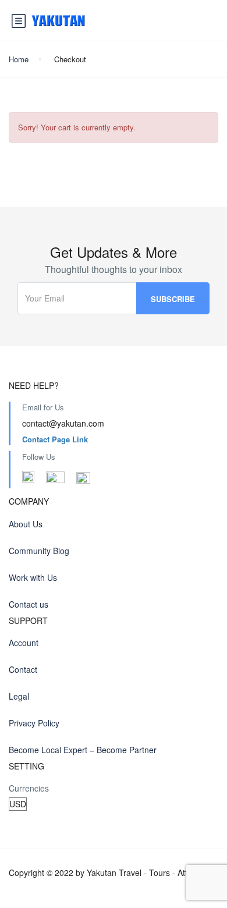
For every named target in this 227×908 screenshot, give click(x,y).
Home (19, 59)
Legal (19, 696)
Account (23, 642)
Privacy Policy (34, 723)
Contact (23, 669)
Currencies (29, 788)
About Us (25, 524)
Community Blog (39, 550)
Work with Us (33, 577)
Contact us (28, 604)
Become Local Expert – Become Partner (83, 750)
